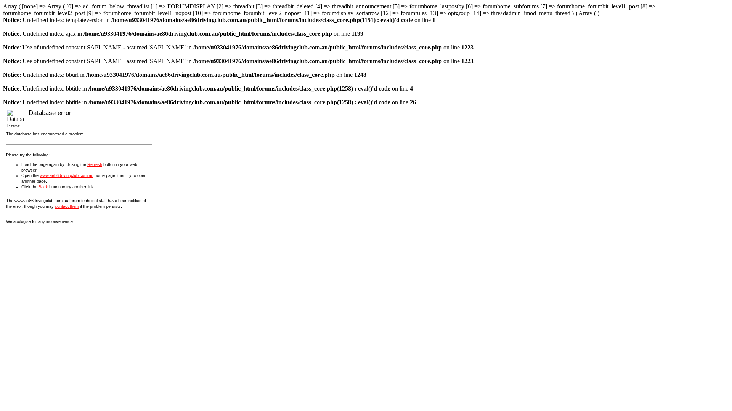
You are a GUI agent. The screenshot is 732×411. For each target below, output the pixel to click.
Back (43, 187)
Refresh (94, 164)
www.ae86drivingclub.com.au (66, 175)
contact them (67, 206)
